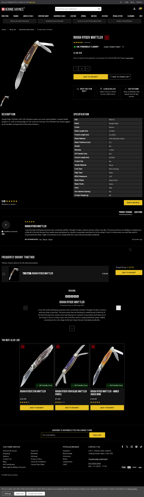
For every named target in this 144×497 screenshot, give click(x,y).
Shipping (6, 453)
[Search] (99, 9)
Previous (25, 308)
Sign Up (32, 2)
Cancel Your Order (37, 464)
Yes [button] (40, 239)
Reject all (19, 493)
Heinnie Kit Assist (10, 451)
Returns (6, 456)
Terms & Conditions (38, 462)
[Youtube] (141, 446)
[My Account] (134, 9)
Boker (65, 459)
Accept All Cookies (35, 493)
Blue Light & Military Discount (14, 467)
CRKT (65, 464)
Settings (8, 493)
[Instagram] (132, 446)
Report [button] (45, 239)
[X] (127, 446)
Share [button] (50, 239)
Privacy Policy (36, 459)
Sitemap (34, 456)
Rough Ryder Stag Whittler (33, 391)
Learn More (129, 58)
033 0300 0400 (94, 463)
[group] (13, 201)
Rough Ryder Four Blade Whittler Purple (71, 393)
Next (118, 308)
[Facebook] (122, 446)
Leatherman (67, 462)
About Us (34, 451)
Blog (132, 2)
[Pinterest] (136, 446)
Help (126, 2)
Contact (139, 2)
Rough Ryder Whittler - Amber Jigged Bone (104, 393)
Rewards (34, 453)
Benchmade (67, 453)
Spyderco (66, 451)
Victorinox (67, 456)
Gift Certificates (9, 464)
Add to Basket (129, 272)
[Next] (72, 328)
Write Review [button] (133, 203)
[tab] (125, 213)
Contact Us (7, 459)
